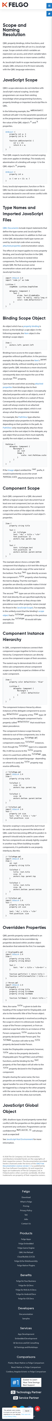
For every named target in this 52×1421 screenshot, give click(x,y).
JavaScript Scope (25, 607)
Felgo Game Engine (26, 1248)
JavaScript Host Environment (20, 1139)
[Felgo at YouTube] (37, 1408)
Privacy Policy (26, 1210)
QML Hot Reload (26, 1252)
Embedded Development (26, 1338)
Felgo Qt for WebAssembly (26, 1261)
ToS (26, 1214)
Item (26, 333)
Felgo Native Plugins (26, 1265)
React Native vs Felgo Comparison (26, 1367)
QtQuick (15, 278)
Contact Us (26, 1223)
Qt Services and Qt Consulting (26, 1343)
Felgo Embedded (26, 1243)
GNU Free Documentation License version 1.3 (23, 1164)
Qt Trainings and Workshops (26, 1347)
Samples (26, 1318)
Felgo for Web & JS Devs (26, 1289)
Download (26, 1197)
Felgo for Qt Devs (26, 1285)
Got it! (27, 1411)
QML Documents (10, 228)
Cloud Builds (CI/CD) (26, 1256)
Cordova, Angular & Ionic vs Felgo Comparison (26, 1371)
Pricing (26, 1206)
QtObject (9, 132)
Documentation (26, 1314)
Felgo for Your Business (26, 1281)
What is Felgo (26, 1201)
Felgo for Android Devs (26, 1294)
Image (11, 470)
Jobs (26, 1219)
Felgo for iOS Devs (26, 1298)
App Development (26, 1334)
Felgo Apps (26, 1239)
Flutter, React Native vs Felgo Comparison (26, 1362)
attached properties (12, 245)
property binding (31, 326)
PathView (22, 417)
